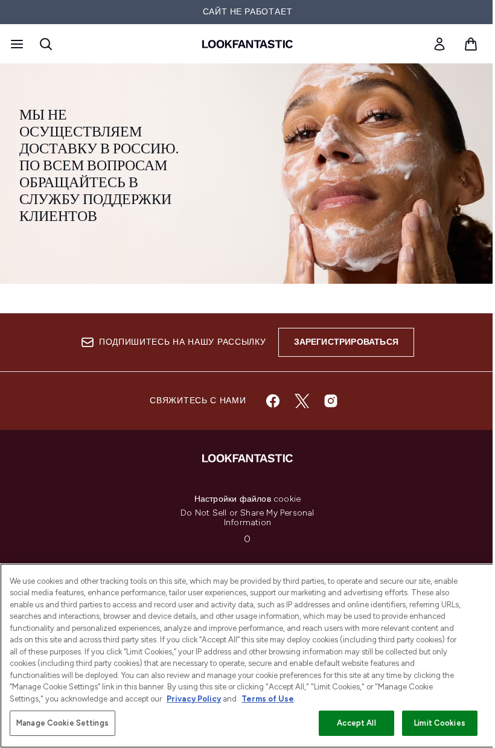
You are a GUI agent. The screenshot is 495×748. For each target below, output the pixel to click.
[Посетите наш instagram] (330, 400)
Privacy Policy (194, 698)
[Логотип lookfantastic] (247, 44)
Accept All (356, 722)
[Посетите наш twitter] (301, 400)
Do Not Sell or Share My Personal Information (247, 518)
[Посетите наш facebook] (272, 400)
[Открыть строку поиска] (45, 44)
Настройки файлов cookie (247, 499)
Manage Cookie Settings (62, 722)
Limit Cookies (439, 722)
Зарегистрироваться (346, 342)
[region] (247, 655)
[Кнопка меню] (15, 44)
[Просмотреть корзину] (470, 44)
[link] (439, 44)
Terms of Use (267, 698)
